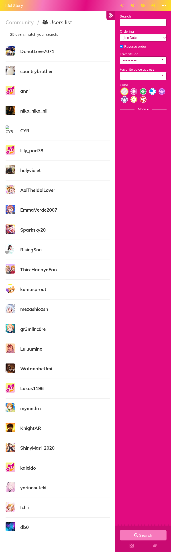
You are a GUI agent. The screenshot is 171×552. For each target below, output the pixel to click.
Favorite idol (129, 54)
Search (125, 16)
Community (20, 22)
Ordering (127, 31)
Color (124, 85)
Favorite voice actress (137, 69)
